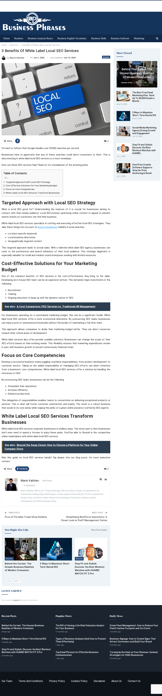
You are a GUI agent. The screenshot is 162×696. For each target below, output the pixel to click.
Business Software (120, 38)
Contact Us (134, 681)
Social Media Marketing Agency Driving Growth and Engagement (144, 130)
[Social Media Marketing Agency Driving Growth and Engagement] (123, 131)
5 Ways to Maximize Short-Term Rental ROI (24, 638)
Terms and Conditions (31, 681)
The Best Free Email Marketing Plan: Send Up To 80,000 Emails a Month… (143, 96)
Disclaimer (99, 681)
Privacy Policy (57, 681)
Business (18, 38)
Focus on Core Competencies (20, 189)
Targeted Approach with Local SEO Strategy (28, 182)
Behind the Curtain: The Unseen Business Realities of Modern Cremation (137, 73)
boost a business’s (47, 227)
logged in (17, 600)
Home (6, 38)
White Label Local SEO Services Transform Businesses (33, 193)
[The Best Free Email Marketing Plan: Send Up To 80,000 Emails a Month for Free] (123, 96)
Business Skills (98, 38)
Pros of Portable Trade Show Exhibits (26, 517)
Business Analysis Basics (40, 38)
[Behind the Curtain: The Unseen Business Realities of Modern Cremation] (21, 549)
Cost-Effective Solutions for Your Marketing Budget (31, 185)
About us (116, 681)
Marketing (139, 38)
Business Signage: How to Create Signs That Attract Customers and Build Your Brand (133, 640)
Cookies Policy (79, 681)
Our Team (7, 681)
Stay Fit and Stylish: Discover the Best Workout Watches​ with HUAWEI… (144, 149)
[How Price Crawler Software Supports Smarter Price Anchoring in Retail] (123, 168)
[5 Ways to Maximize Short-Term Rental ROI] (56, 549)
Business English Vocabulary (72, 38)
